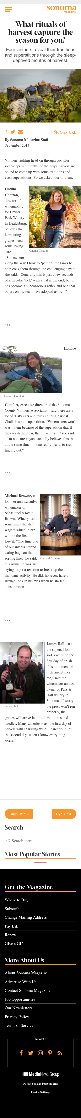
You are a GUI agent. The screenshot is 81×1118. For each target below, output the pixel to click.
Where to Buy (16, 900)
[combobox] (40, 841)
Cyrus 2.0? (64, 813)
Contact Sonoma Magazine (27, 990)
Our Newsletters (18, 1008)
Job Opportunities (20, 999)
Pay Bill (11, 926)
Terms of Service (19, 1025)
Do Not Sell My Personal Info (40, 1084)
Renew (10, 934)
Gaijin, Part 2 (19, 813)
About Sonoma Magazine (26, 973)
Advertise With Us (21, 981)
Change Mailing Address (26, 917)
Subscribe (13, 908)
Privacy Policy (17, 1016)
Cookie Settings (40, 1092)
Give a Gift (14, 943)
